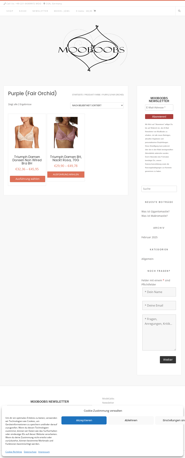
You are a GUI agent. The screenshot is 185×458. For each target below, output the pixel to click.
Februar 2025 (149, 237)
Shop (10, 11)
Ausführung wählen (28, 178)
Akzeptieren (84, 420)
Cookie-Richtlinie (13, 451)
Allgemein (147, 259)
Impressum (44, 451)
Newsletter (40, 11)
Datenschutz (30, 451)
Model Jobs (62, 11)
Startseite (77, 94)
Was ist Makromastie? (154, 215)
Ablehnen (131, 420)
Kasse (23, 11)
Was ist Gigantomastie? (155, 211)
